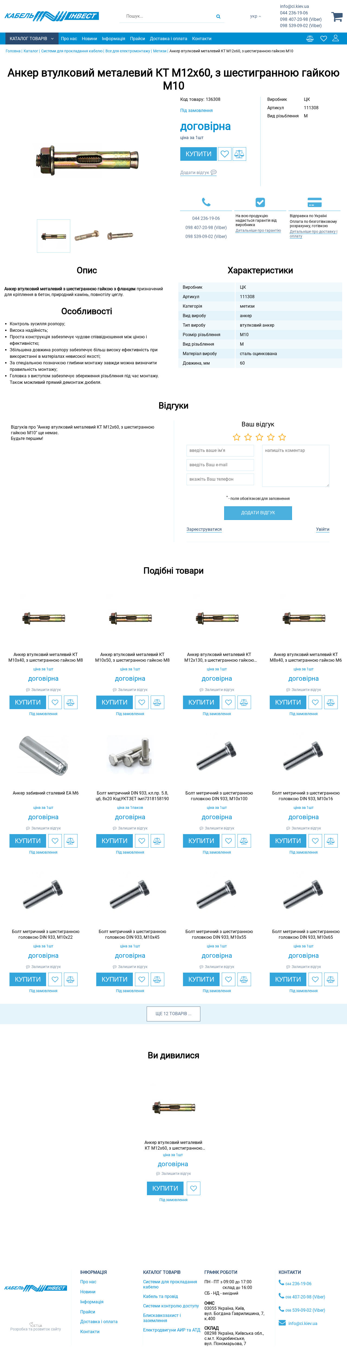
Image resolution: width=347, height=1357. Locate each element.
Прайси (137, 38)
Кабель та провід (160, 1296)
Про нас (69, 38)
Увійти (322, 529)
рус (253, 21)
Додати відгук (194, 172)
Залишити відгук (46, 689)
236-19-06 (294, 12)
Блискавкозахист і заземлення (162, 1318)
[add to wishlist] (225, 154)
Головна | (14, 51)
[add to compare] (239, 154)
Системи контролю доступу (171, 1305)
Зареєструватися (204, 529)
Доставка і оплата (168, 38)
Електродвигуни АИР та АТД (171, 1330)
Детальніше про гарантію (258, 230)
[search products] (218, 16)
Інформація (113, 38)
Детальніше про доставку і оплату (313, 233)
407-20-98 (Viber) (301, 19)
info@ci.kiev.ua (302, 1323)
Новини (89, 38)
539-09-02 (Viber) (301, 25)
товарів (178, 1013)
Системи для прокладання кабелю (170, 1284)
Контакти (201, 38)
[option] (87, 158)
